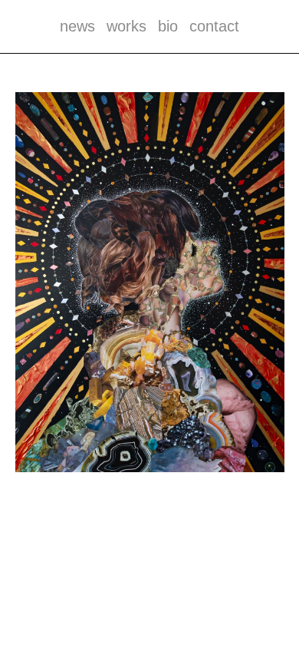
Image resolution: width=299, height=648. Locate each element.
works (126, 26)
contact (214, 26)
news (77, 26)
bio (168, 26)
